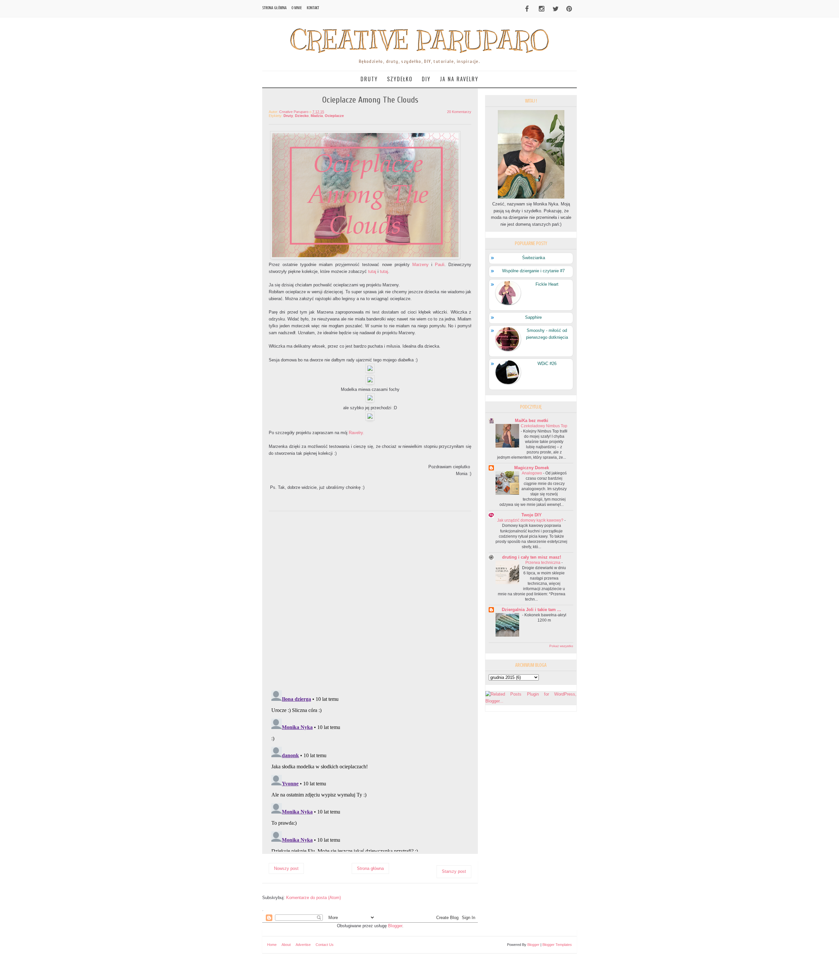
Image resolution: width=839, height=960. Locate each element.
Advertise (303, 945)
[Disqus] (370, 600)
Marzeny (420, 264)
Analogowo (532, 473)
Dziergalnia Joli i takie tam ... (531, 609)
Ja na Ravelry (459, 79)
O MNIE (296, 7)
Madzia (317, 116)
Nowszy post (286, 868)
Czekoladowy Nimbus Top (544, 426)
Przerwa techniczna (542, 562)
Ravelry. (356, 432)
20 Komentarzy (459, 112)
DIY (426, 79)
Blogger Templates (557, 945)
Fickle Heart (547, 284)
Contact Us (325, 945)
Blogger (395, 925)
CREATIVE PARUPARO (419, 40)
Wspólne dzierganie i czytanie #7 (533, 270)
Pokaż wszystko (561, 646)
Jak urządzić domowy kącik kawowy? (530, 520)
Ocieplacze (334, 116)
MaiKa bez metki (531, 420)
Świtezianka (533, 257)
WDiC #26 (546, 363)
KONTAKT (313, 7)
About (286, 945)
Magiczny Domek (531, 467)
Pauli (439, 264)
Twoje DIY (531, 514)
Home (272, 945)
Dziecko (302, 116)
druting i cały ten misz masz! (531, 557)
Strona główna (274, 7)
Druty (288, 116)
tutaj (372, 271)
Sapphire (533, 317)
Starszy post (454, 871)
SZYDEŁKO (400, 79)
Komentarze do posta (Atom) (313, 897)
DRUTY (369, 79)
